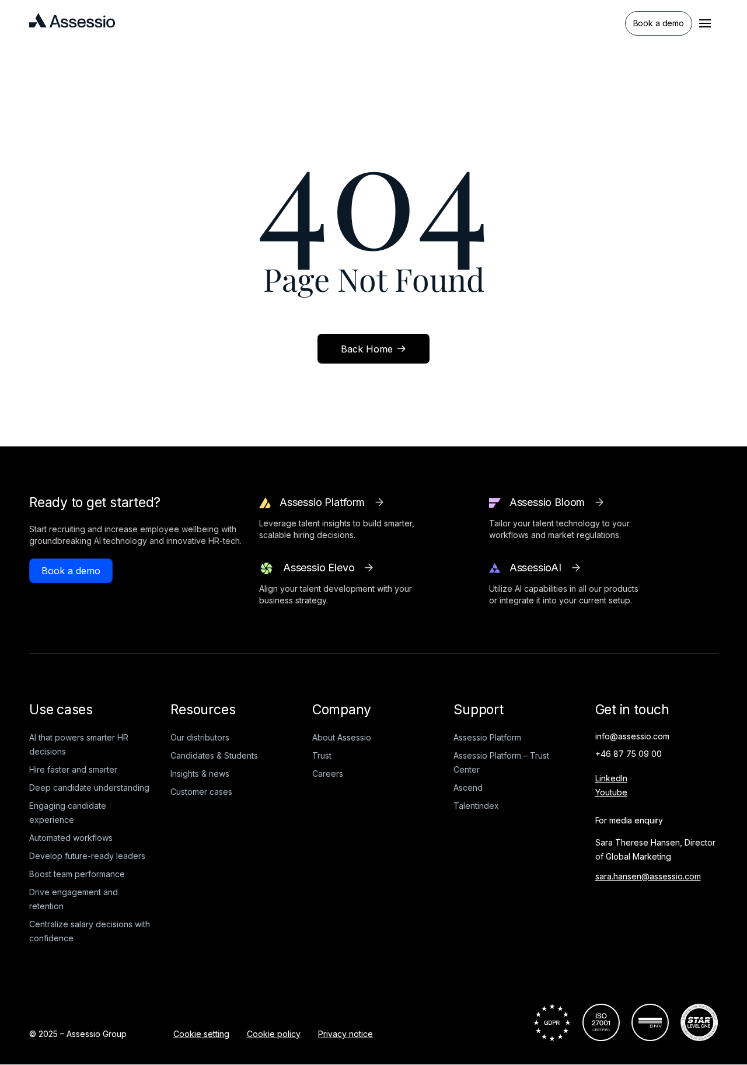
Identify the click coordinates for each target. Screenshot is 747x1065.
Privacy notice (345, 1034)
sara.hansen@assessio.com (648, 876)
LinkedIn (611, 778)
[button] (705, 23)
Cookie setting (201, 1034)
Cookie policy (274, 1034)
